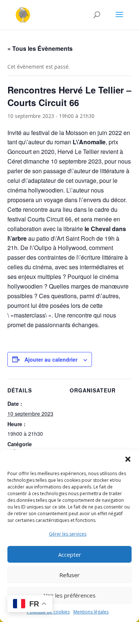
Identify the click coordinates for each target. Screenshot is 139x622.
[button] (128, 459)
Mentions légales (91, 612)
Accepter (69, 554)
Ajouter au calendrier (50, 359)
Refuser (69, 575)
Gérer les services (67, 534)
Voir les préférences (70, 595)
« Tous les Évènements (40, 48)
